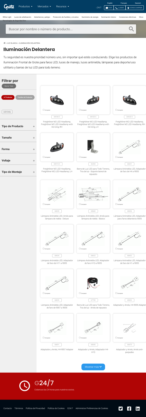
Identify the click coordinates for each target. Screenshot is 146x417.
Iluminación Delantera (29, 43)
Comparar (73, 368)
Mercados (43, 6)
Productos (24, 6)
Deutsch (138, 3)
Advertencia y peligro (42, 17)
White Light (7, 17)
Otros (141, 17)
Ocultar (135, 297)
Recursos (61, 6)
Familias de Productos (25, 97)
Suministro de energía (90, 17)
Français (124, 3)
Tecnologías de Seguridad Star (14, 20)
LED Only (7, 112)
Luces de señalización (22, 17)
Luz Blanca (12, 43)
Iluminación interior (108, 17)
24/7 (98, 7)
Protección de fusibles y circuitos (66, 17)
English (109, 3)
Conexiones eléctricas (127, 17)
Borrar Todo (9, 86)
